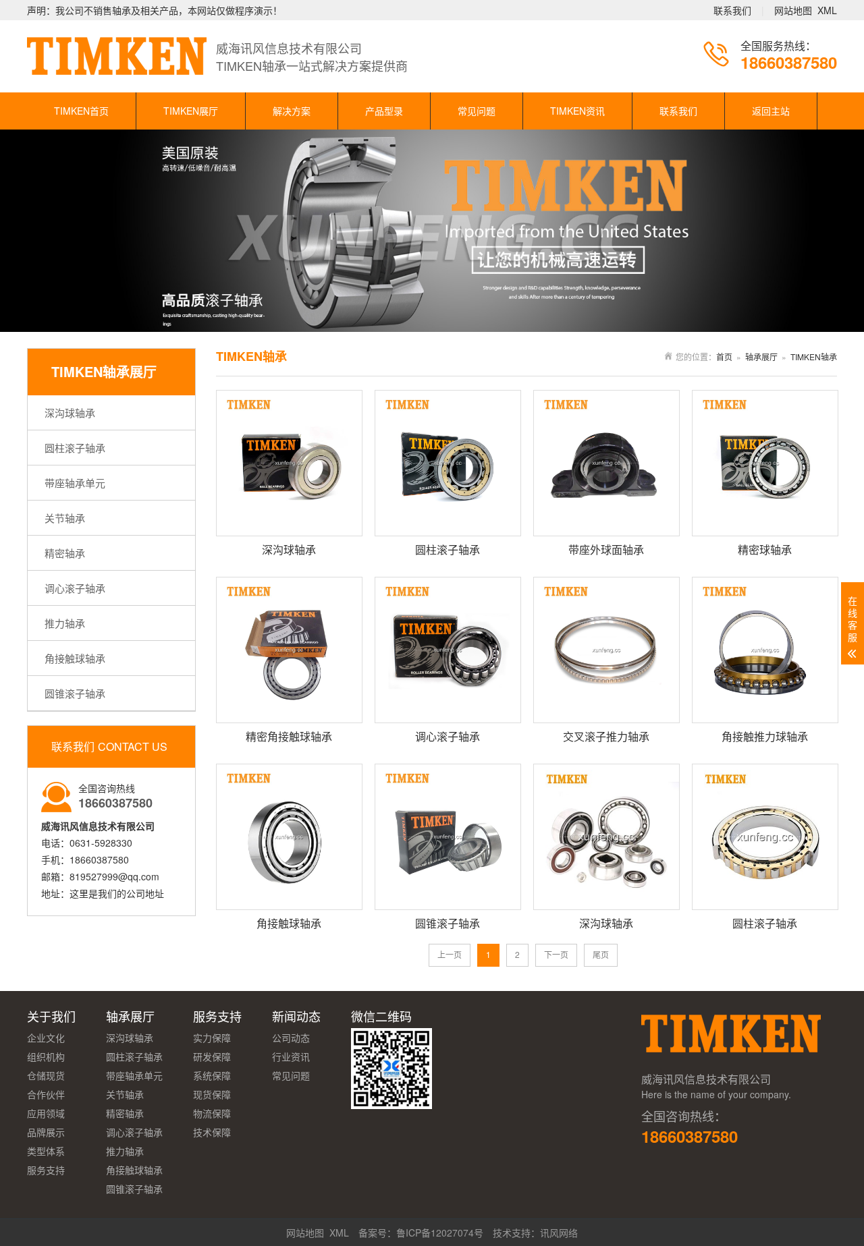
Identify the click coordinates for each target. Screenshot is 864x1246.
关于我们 (51, 1016)
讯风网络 (559, 1232)
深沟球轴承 (70, 412)
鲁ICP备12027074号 (439, 1232)
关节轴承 (65, 518)
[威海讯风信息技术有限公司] (732, 1058)
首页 (724, 356)
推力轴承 (65, 623)
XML (827, 10)
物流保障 (212, 1113)
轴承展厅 (761, 356)
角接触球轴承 (75, 658)
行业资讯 (291, 1056)
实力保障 (212, 1037)
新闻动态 (296, 1016)
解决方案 (291, 110)
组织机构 (46, 1056)
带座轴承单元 (75, 483)
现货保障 (212, 1094)
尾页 (601, 954)
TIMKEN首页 (81, 110)
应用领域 (46, 1113)
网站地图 (793, 10)
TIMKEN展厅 (190, 110)
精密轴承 (65, 553)
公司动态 (291, 1037)
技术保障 (212, 1132)
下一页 (556, 954)
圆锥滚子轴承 (75, 693)
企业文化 (46, 1037)
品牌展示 (46, 1132)
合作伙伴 (46, 1094)
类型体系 (46, 1151)
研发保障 (212, 1056)
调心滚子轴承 (75, 588)
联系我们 (732, 10)
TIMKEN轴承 (813, 356)
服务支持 (46, 1170)
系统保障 (212, 1075)
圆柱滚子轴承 (75, 448)
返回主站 (771, 110)
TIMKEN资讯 (577, 110)
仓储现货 (46, 1075)
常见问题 (476, 110)
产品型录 (384, 110)
